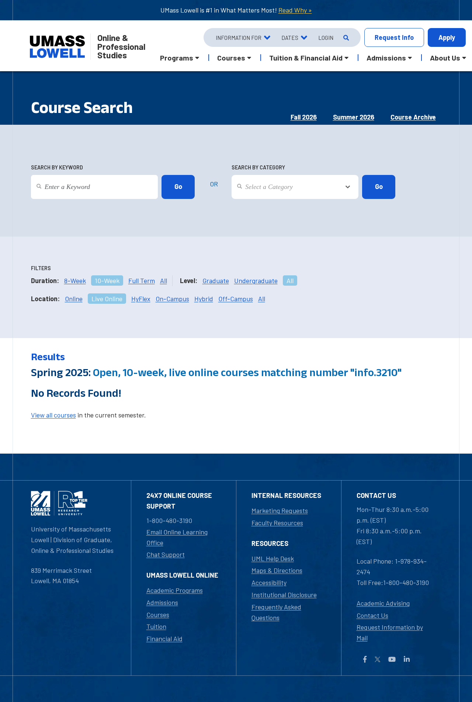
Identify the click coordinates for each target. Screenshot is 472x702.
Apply (446, 37)
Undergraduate (256, 280)
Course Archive (413, 117)
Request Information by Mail (390, 632)
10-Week (107, 280)
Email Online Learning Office (177, 537)
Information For (238, 37)
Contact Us (372, 615)
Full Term (141, 280)
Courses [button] (231, 57)
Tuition (156, 626)
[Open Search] (345, 37)
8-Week (75, 280)
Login (325, 37)
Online (74, 299)
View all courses (53, 415)
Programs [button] (176, 57)
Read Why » (295, 10)
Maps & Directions (276, 570)
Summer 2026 (353, 117)
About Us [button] (445, 57)
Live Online (106, 299)
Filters (41, 268)
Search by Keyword (57, 167)
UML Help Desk (272, 558)
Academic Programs (174, 590)
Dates (289, 37)
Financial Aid (164, 638)
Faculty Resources (277, 523)
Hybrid (203, 299)
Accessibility (269, 582)
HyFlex (140, 299)
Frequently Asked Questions (276, 612)
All (163, 280)
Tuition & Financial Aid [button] (306, 57)
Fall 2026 (304, 117)
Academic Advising (383, 603)
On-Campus (172, 299)
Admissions (162, 602)
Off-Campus (235, 299)
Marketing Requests (279, 510)
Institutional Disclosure (284, 595)
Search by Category (258, 167)
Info (394, 37)
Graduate (215, 280)
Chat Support (165, 554)
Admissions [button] (386, 57)
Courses (157, 614)
